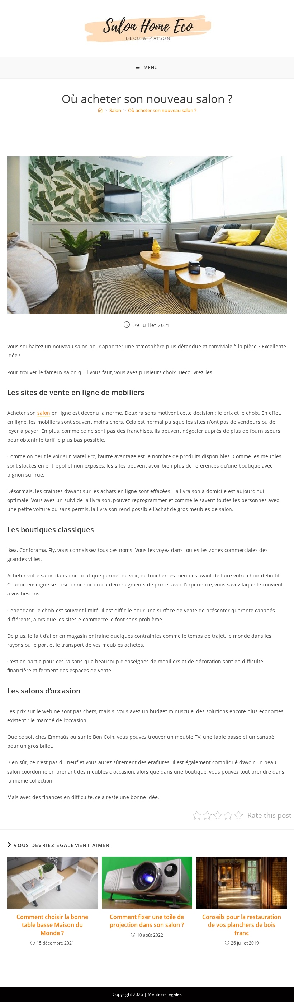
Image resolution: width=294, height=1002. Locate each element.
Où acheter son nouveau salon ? (162, 110)
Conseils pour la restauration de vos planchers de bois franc (241, 925)
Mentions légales (165, 994)
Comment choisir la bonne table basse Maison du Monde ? (52, 925)
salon (43, 412)
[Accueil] (100, 110)
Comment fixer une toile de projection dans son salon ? (147, 921)
